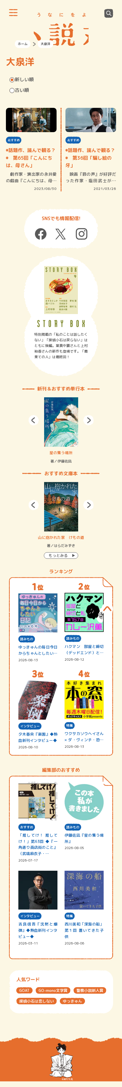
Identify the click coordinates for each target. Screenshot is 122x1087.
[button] (33, 420)
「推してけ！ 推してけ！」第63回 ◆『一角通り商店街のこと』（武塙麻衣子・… (37, 844)
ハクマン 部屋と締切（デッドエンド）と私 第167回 (84, 650)
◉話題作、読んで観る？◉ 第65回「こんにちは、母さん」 (31, 158)
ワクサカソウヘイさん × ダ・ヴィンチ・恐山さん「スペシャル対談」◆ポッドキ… (84, 737)
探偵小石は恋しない (36, 1001)
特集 (69, 725)
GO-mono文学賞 (53, 990)
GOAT (24, 990)
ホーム (23, 43)
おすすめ (14, 140)
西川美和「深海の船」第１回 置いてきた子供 (84, 930)
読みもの (26, 639)
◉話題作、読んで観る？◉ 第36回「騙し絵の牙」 (90, 158)
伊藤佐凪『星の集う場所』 (84, 838)
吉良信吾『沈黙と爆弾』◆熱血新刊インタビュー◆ (37, 930)
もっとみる (58, 555)
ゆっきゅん (72, 1001)
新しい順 (24, 79)
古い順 (22, 90)
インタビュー (30, 726)
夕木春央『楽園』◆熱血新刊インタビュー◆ (37, 737)
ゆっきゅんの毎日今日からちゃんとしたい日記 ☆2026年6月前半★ (37, 650)
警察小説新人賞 (89, 990)
